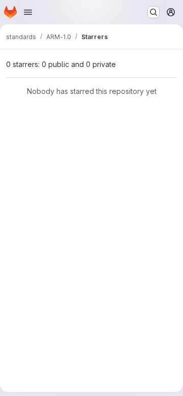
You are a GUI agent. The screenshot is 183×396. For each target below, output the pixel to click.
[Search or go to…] (153, 12)
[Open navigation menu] (28, 12)
